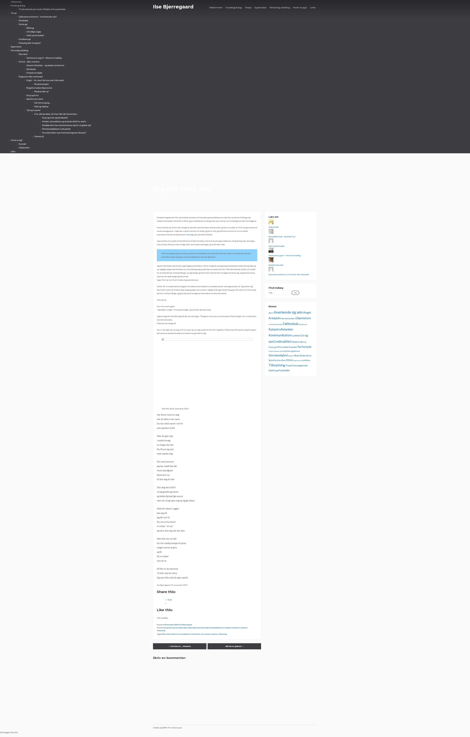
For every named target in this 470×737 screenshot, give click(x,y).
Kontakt (22, 144)
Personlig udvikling (280, 7)
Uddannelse (24, 147)
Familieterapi (25, 39)
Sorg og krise (32, 95)
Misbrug (30, 28)
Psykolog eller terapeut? (30, 43)
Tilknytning (161, 631)
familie (173, 634)
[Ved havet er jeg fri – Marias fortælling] (271, 252)
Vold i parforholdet (35, 35)
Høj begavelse (303, 324)
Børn (185, 628)
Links (313, 7)
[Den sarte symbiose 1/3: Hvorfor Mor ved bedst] (271, 271)
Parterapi (23, 24)
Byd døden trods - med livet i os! (282, 236)
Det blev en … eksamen (180, 646)
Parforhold (304, 347)
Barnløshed (286, 318)
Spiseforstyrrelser (34, 99)
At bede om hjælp (34, 73)
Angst (180, 628)
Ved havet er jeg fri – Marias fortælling (44, 58)
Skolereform (305, 355)
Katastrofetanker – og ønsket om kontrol (45, 65)
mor (202, 634)
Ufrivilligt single (33, 31)
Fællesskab (192, 628)
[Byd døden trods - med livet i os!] (271, 233)
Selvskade (31, 69)
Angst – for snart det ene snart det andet (45, 80)
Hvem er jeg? (300, 7)
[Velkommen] (271, 223)
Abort (271, 313)
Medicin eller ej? (41, 91)
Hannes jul (39, 136)
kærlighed (185, 634)
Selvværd (23, 54)
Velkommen (216, 7)
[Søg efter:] (280, 292)
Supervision (260, 7)
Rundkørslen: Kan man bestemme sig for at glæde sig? (66, 125)
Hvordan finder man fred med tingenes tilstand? (64, 132)
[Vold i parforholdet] (271, 242)
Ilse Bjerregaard (173, 7)
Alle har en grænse (234, 646)
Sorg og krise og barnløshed (55, 117)
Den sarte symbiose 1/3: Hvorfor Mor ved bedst (289, 274)
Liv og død (226, 628)
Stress (289, 360)
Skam (297, 355)
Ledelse (296, 335)
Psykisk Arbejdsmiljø (275, 351)
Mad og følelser (41, 106)
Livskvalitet (235, 628)
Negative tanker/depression (39, 88)
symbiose (243, 628)
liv (190, 634)
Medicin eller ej (299, 341)
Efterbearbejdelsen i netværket (56, 129)
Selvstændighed (278, 355)
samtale (207, 634)
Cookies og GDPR (160, 728)
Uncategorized (300, 365)
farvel (178, 634)
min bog (190, 234)
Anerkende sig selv (171, 628)
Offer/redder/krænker (286, 347)
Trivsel (288, 365)
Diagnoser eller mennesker (31, 76)
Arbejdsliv (275, 318)
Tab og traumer (33, 110)
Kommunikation (216, 628)
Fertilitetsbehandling (275, 324)
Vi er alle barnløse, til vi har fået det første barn (55, 114)
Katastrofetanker (203, 628)
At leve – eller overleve (29, 61)
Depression (303, 318)
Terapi (248, 7)
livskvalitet (196, 634)
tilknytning (223, 634)
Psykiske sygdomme (291, 351)
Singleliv (291, 356)
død (168, 634)
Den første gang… (42, 102)
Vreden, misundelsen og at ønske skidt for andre (64, 121)
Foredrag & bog (233, 7)
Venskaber (23, 20)
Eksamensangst (41, 84)
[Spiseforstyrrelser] (271, 261)
